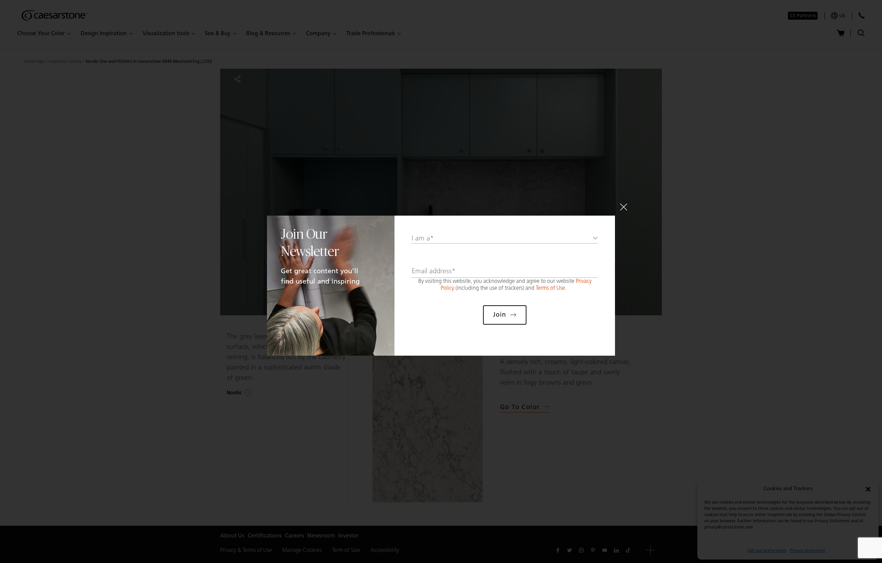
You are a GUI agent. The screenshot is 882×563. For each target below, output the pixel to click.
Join (499, 314)
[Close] (623, 207)
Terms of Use (550, 288)
